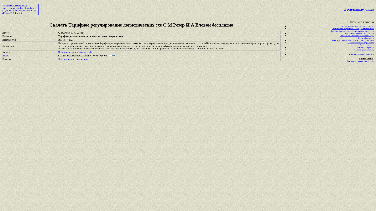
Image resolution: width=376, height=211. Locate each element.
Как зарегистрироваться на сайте (360, 61)
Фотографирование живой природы (359, 33)
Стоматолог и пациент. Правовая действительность (353, 29)
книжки (371, 54)
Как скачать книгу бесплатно (73, 59)
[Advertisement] (160, 8)
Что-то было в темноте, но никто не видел (357, 36)
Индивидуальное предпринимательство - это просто (352, 31)
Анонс (5, 55)
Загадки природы (367, 45)
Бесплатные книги (359, 9)
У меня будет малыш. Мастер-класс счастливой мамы (352, 40)
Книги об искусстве (366, 38)
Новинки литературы (365, 47)
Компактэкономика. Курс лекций (361, 43)
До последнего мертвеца (364, 50)
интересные (363, 54)
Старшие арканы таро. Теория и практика (357, 26)
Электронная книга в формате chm (75, 52)
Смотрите (353, 54)
